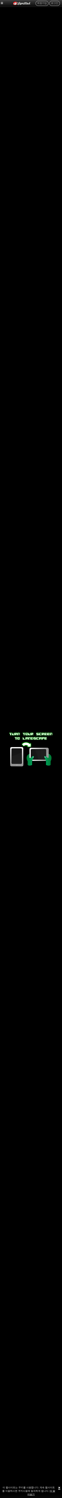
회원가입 (42, 3)
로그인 (54, 3)
